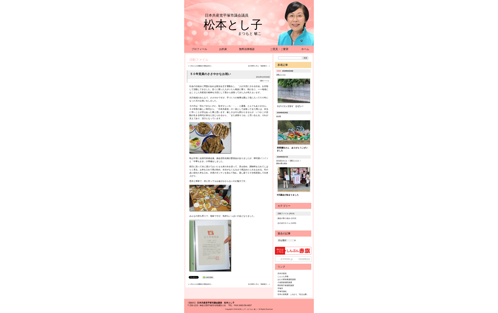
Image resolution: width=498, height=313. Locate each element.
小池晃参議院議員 (285, 282)
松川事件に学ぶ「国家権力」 (258, 66)
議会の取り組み (281, 163)
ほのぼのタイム (281, 160)
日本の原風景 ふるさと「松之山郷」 (293, 294)
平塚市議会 (282, 291)
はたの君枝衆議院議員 (287, 279)
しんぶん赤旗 (283, 276)
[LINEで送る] (208, 277)
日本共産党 (282, 273)
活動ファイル (264, 81)
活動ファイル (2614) (286, 213)
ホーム (305, 49)
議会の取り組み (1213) (287, 218)
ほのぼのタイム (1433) (287, 223)
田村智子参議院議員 (286, 285)
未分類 (278, 116)
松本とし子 (233, 24)
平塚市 (280, 288)
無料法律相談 (247, 49)
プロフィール (199, 49)
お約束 (223, 49)
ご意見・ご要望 (279, 49)
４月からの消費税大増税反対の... (200, 66)
